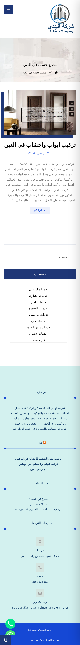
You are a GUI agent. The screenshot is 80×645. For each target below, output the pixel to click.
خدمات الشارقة (38, 296)
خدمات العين (38, 302)
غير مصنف (38, 340)
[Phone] (10, 624)
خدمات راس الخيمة (38, 327)
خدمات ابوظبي (38, 289)
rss (40, 442)
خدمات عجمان (38, 334)
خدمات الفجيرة (38, 308)
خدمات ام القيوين (38, 315)
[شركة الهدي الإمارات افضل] (61, 19)
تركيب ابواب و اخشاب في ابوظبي (38, 464)
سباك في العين (38, 504)
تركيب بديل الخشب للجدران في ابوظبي (38, 458)
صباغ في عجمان (38, 499)
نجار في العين (38, 469)
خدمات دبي (38, 321)
